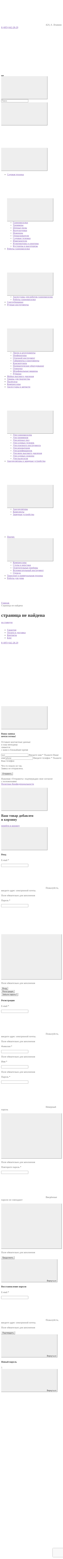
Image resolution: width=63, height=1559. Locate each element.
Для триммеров (20, 437)
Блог (9, 638)
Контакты (12, 635)
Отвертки (18, 368)
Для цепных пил (21, 440)
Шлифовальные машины (25, 371)
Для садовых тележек (23, 443)
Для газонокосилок (22, 435)
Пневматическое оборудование (28, 366)
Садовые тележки (22, 238)
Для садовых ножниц (23, 456)
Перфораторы (20, 355)
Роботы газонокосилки (24, 299)
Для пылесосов (20, 458)
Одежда (17, 573)
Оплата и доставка (16, 632)
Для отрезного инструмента (27, 445)
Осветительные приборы (25, 568)
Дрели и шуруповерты (24, 353)
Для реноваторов (21, 448)
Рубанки (17, 373)
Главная (5, 603)
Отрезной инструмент (24, 358)
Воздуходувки (20, 230)
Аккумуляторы (20, 509)
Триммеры (18, 225)
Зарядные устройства (23, 514)
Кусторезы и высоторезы (25, 246)
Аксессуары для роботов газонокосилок (33, 297)
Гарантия (11, 630)
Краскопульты (20, 363)
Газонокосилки (20, 222)
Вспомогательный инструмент (28, 570)
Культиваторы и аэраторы (26, 243)
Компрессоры (20, 562)
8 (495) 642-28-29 (9, 27)
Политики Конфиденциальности (17, 784)
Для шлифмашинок (22, 450)
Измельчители (20, 241)
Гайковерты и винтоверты (26, 360)
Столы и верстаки (22, 565)
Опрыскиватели (21, 235)
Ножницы (18, 233)
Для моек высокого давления (27, 453)
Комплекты (18, 512)
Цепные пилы (20, 228)
